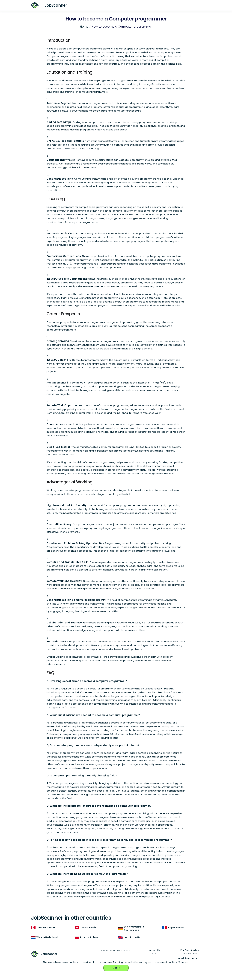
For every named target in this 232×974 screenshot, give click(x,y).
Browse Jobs (190, 953)
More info (183, 962)
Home (84, 27)
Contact (153, 953)
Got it (116, 968)
